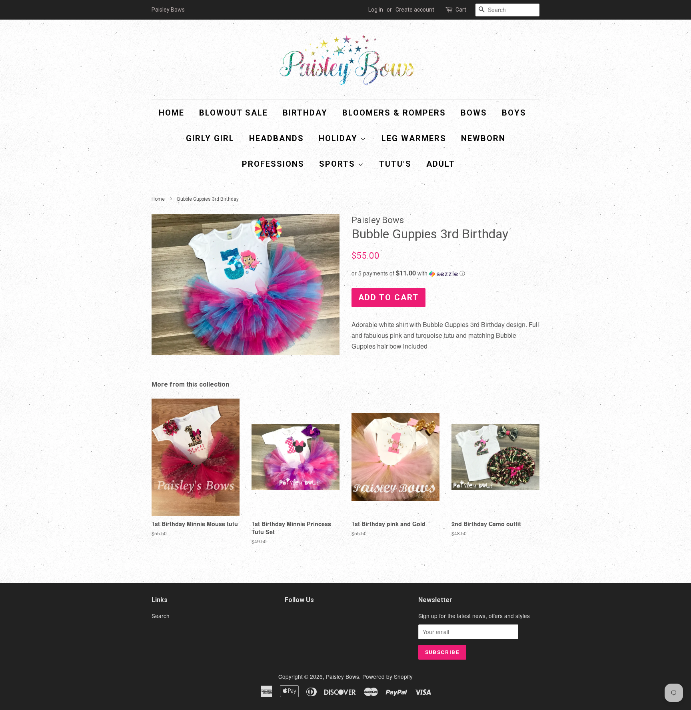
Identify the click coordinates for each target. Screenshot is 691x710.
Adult (440, 164)
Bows (474, 113)
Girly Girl (210, 138)
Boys (514, 113)
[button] (445, 273)
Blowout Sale (233, 113)
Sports (338, 164)
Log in (375, 9)
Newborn (483, 138)
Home (171, 113)
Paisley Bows (342, 676)
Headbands (276, 138)
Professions (273, 164)
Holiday (339, 138)
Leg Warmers (413, 138)
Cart (460, 9)
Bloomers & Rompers (394, 113)
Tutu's (395, 164)
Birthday (305, 113)
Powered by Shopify (387, 676)
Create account (414, 9)
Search (161, 616)
